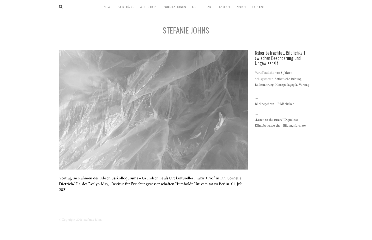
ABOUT (241, 7)
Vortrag (304, 85)
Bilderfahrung (264, 85)
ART (210, 7)
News (108, 7)
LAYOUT (224, 7)
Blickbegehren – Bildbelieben (274, 104)
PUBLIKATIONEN (174, 7)
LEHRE (196, 7)
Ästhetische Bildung (287, 79)
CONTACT (259, 7)
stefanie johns (93, 219)
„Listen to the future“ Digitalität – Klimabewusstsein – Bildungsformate (280, 123)
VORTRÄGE (125, 7)
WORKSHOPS (148, 7)
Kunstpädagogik (286, 85)
